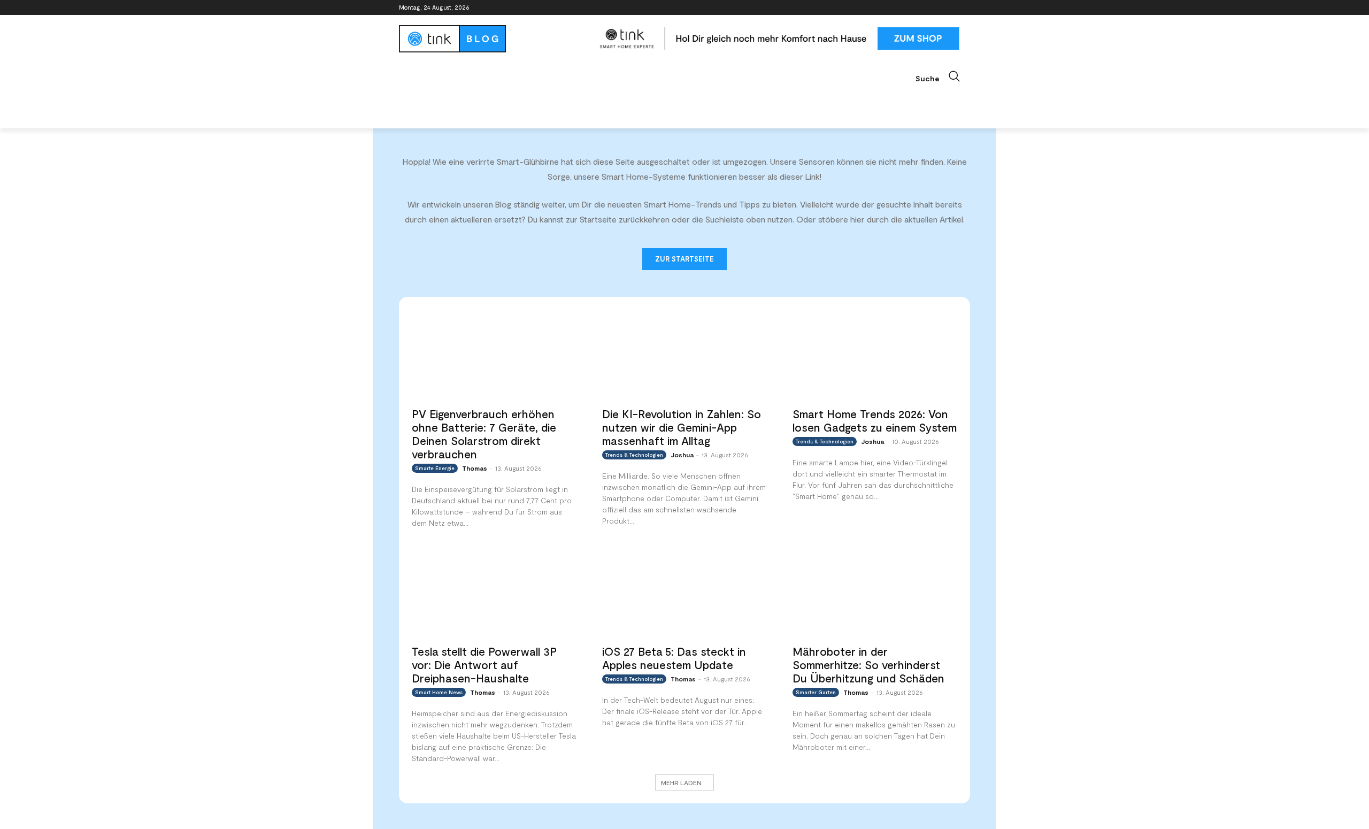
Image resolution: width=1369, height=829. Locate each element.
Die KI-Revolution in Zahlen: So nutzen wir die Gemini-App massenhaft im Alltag (681, 427)
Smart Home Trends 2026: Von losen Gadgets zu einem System (875, 420)
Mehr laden (681, 782)
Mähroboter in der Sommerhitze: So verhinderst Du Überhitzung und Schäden (868, 664)
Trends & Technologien (634, 454)
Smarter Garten (816, 692)
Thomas (474, 468)
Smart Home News (439, 692)
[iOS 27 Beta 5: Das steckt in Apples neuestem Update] (684, 592)
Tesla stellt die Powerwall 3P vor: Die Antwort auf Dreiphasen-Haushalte (484, 664)
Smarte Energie (435, 468)
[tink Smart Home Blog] (494, 38)
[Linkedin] (934, 8)
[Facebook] (904, 8)
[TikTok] (949, 8)
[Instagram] (919, 8)
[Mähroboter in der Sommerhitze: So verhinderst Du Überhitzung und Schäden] (875, 592)
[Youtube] (964, 8)
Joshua (682, 454)
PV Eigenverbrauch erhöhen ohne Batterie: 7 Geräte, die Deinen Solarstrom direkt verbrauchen (484, 433)
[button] (943, 76)
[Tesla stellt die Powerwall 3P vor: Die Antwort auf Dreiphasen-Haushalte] (494, 592)
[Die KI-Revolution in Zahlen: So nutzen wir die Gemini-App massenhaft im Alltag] (684, 355)
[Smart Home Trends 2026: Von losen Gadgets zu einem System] (875, 355)
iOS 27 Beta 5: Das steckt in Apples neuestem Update (674, 657)
